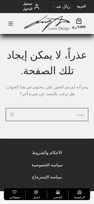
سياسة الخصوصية (47, 165)
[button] (81, 6)
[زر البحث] (12, 114)
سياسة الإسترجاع (47, 177)
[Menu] (10, 23)
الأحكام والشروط (47, 152)
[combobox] (53, 114)
